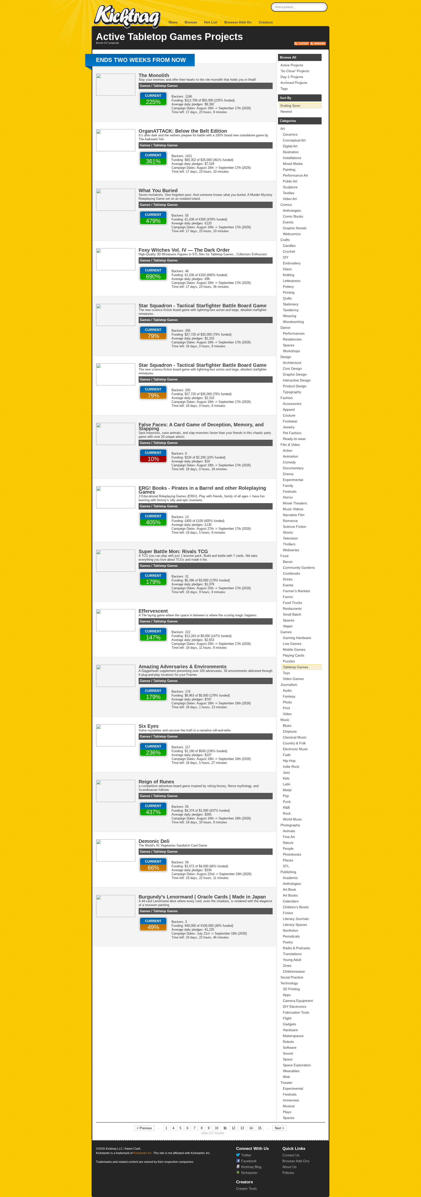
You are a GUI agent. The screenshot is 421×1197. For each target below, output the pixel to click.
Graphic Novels (294, 228)
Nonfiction (290, 930)
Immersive (291, 1100)
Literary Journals (296, 919)
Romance (290, 521)
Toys (286, 673)
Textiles (288, 193)
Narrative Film (294, 515)
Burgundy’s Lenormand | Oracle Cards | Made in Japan (202, 896)
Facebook (249, 1161)
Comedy (289, 462)
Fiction (288, 913)
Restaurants (292, 608)
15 (259, 1128)
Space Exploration (297, 1065)
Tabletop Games (165, 86)
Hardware (290, 1030)
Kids (286, 778)
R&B (286, 807)
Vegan (288, 626)
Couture (289, 415)
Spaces (288, 345)
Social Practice (291, 977)
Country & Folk (294, 743)
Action (287, 450)
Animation (290, 456)
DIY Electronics (294, 1006)
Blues (287, 726)
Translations (292, 954)
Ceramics (290, 134)
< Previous (144, 1128)
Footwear (290, 421)
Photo (287, 702)
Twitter (246, 1155)
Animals (289, 831)
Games (145, 86)
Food (284, 556)
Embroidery (292, 263)
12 (233, 1128)
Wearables (291, 1071)
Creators (266, 22)
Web (286, 1077)
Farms (288, 597)
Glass (287, 269)
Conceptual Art (294, 140)
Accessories (292, 404)
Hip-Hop (289, 761)
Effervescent (153, 611)
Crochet (289, 251)
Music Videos (293, 509)
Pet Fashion (292, 433)
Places (288, 860)
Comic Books (293, 216)
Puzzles (289, 661)
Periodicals (291, 936)
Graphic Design (295, 374)
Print (286, 708)
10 (216, 1128)
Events (288, 222)
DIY (285, 257)
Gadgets (289, 1024)
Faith (287, 755)
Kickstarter (249, 1173)
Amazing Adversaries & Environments (183, 666)
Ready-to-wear (294, 439)
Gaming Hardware (297, 638)
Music (284, 720)
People (288, 848)
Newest (286, 111)
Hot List (210, 22)
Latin (286, 784)
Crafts (285, 240)
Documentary (293, 468)
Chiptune (290, 731)
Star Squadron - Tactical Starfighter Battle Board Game (203, 305)
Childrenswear (294, 971)
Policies (288, 1173)
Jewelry (289, 427)
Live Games (292, 644)
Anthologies (292, 210)
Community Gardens (299, 567)
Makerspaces (293, 1036)
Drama (288, 474)
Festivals (290, 491)
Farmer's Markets (296, 591)
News (173, 22)
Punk (287, 802)
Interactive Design (297, 380)
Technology (289, 983)
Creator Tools (246, 1188)
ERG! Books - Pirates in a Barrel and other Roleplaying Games (202, 490)
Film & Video (290, 445)
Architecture (292, 363)
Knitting (288, 275)
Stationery (290, 304)
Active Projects (291, 65)
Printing (289, 292)
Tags (284, 88)
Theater (286, 1083)
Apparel (289, 409)
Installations (292, 158)
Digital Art (290, 146)
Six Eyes (149, 726)
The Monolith (154, 75)
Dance (285, 327)
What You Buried (158, 190)
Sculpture (290, 187)
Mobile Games (294, 649)
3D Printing (291, 989)
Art (282, 128)
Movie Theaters (295, 503)
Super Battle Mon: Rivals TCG (173, 551)
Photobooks (292, 854)
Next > (279, 1128)
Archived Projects (293, 83)
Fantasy (289, 696)
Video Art (290, 199)
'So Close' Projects (294, 71)
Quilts (287, 298)
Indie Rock (291, 766)
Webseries (291, 550)
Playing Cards (293, 655)
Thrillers (289, 544)
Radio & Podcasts (296, 948)
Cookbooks (291, 573)
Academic (290, 878)
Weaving (289, 316)
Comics (286, 205)
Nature (288, 843)
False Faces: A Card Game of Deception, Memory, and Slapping (201, 426)
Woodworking (293, 322)
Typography (292, 392)
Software (290, 1047)
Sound (288, 1053)
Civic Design (292, 368)
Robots (288, 1042)
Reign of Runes (156, 781)
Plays (287, 1112)
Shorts (288, 532)
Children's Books (296, 907)
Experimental (293, 480)
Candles (289, 246)
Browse (191, 22)
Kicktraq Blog (251, 1167)
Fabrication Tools (296, 1012)
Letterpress (291, 281)
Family (288, 486)
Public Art (290, 181)
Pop (286, 796)
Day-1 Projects (291, 77)
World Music (292, 819)
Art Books (290, 895)
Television (290, 538)
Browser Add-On (238, 22)
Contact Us (290, 1155)
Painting (289, 169)
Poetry (288, 942)
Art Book (289, 889)
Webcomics (292, 234)
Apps (287, 995)
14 (251, 1128)
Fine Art (289, 837)
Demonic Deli (154, 841)
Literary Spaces (295, 925)
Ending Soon (290, 106)
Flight (287, 1018)
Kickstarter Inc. (143, 1153)
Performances (294, 333)
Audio (287, 690)
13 (242, 1128)
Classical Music (294, 737)
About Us (289, 1167)
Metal (287, 790)
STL (286, 866)
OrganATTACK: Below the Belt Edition (183, 131)
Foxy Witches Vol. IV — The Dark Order (184, 250)
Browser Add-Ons (295, 1161)
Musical (289, 1106)
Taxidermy (291, 310)
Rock (287, 813)
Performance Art (295, 175)
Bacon (288, 562)
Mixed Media (293, 164)
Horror (288, 497)
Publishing (288, 872)
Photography (290, 825)
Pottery (288, 287)
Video (287, 714)
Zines (287, 966)
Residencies (292, 339)
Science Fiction (294, 527)
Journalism (288, 685)
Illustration (291, 152)
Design (285, 357)
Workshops (291, 351)
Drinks (288, 579)
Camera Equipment (298, 1001)
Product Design (294, 386)
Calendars (291, 901)
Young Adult (292, 960)
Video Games (293, 679)
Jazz (286, 772)
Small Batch (292, 614)
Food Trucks (292, 603)
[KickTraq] (127, 17)
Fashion (286, 398)
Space (288, 1059)
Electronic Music (295, 749)
